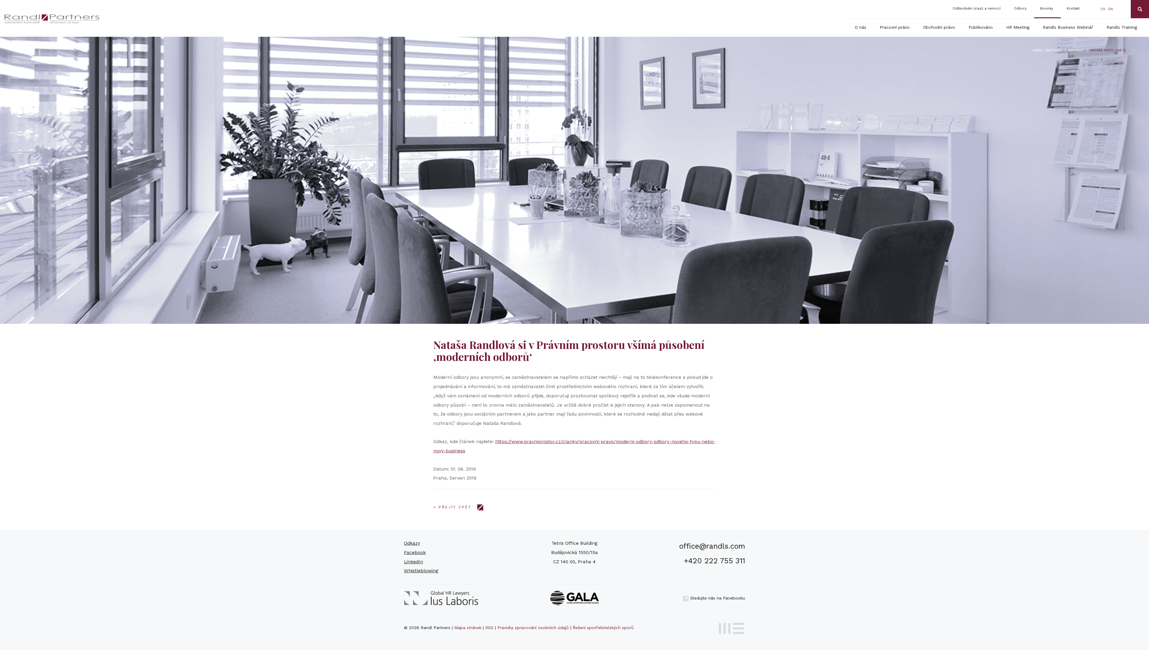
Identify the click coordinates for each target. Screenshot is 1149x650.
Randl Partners (1047, 50)
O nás (860, 27)
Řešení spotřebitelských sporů (603, 627)
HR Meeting (1017, 27)
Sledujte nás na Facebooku (717, 598)
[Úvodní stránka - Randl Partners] (134, 19)
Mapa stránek (467, 627)
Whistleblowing (421, 570)
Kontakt (1073, 8)
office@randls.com (712, 546)
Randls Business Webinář (1068, 27)
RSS (489, 627)
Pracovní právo (895, 27)
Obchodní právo (939, 27)
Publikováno (981, 27)
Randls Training (1122, 27)
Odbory (1020, 8)
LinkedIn (413, 561)
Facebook (415, 552)
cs (1103, 9)
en (1110, 9)
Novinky (1046, 8)
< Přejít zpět (452, 507)
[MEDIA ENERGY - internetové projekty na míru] (729, 627)
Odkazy (412, 543)
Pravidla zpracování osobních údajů (533, 627)
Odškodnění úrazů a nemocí (977, 8)
